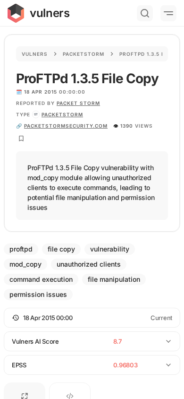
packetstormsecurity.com (66, 126)
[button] (92, 318)
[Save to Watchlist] (21, 138)
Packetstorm (83, 54)
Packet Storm (78, 103)
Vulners (35, 54)
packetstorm (62, 114)
